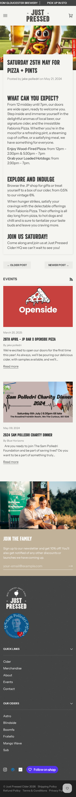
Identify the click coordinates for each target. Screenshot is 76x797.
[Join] (67, 566)
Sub (6, 750)
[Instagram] (5, 769)
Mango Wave (12, 743)
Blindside (9, 723)
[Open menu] (9, 15)
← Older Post (17, 265)
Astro (7, 716)
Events (8, 682)
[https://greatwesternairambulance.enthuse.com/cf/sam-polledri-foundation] (20, 769)
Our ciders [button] (11, 703)
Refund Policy (11, 790)
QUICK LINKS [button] (11, 648)
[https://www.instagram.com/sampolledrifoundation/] (13, 769)
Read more (10, 366)
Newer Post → (58, 265)
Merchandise (12, 668)
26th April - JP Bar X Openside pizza (29, 339)
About (7, 675)
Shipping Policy (47, 786)
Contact (9, 689)
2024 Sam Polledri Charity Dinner (27, 434)
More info (54, 2)
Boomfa (8, 730)
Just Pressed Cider (17, 786)
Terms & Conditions (34, 790)
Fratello (8, 736)
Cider (7, 661)
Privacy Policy (57, 790)
